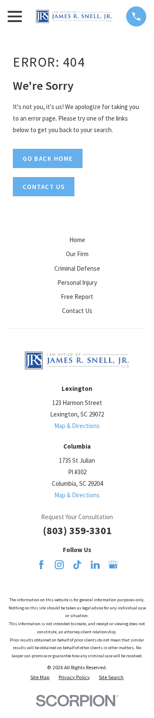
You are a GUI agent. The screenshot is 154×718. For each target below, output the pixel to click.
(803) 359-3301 (77, 530)
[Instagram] (59, 564)
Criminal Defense (77, 268)
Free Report (77, 297)
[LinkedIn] (95, 564)
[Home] (74, 16)
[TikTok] (77, 564)
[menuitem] (40, 678)
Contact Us (77, 311)
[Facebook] (41, 564)
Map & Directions (77, 426)
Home (77, 240)
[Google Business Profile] (113, 564)
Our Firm (77, 254)
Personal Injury (77, 282)
